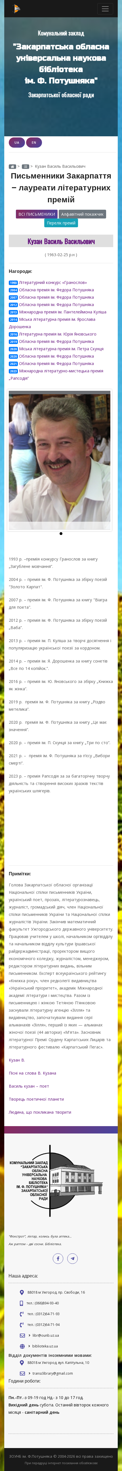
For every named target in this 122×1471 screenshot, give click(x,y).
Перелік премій (61, 223)
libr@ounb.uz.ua (46, 1335)
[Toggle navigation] (105, 8)
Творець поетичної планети (36, 1099)
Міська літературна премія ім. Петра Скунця (61, 348)
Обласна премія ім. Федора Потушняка (56, 289)
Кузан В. (17, 1060)
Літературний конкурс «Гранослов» (53, 282)
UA (16, 142)
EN (34, 142)
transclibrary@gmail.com (53, 1373)
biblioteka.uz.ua (45, 1346)
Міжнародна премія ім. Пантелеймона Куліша (62, 312)
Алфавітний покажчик (82, 214)
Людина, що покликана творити (41, 1112)
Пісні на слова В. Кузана (33, 1073)
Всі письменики (36, 214)
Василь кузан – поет (30, 1086)
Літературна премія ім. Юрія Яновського (57, 334)
